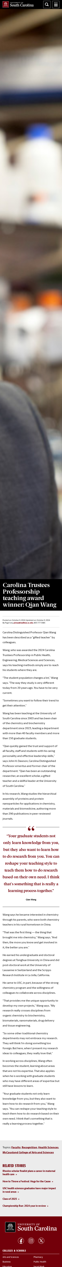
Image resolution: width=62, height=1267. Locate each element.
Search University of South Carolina (46, 4)
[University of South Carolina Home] (18, 4)
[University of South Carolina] (31, 1227)
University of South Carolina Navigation (55, 4)
